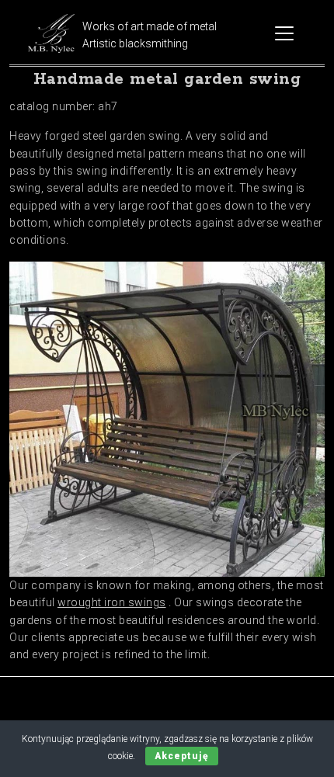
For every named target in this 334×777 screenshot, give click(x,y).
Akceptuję (182, 756)
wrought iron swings (111, 602)
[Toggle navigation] (284, 33)
